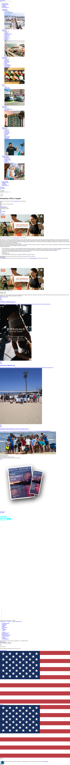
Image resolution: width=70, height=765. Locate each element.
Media (3, 628)
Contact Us (9, 621)
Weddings (4, 5)
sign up (1, 458)
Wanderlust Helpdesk (33, 258)
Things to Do (4, 29)
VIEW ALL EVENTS (4, 296)
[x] (36, 609)
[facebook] (3, 526)
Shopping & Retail (5, 156)
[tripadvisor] (3, 618)
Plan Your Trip (4, 127)
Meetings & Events (5, 7)
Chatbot (3, 630)
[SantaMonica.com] (5, 523)
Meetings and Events (5, 623)
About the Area (4, 9)
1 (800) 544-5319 (3, 621)
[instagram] (3, 610)
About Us (4, 632)
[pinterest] (3, 616)
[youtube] (3, 612)
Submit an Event (5, 3)
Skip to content (2, 0)
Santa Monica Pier (3, 206)
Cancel (2, 190)
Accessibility (4, 629)
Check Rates (6, 110)
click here (55, 250)
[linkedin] (3, 614)
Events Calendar (16, 201)
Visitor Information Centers (17, 621)
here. (20, 243)
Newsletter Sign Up (3, 650)
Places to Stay (4, 106)
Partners (3, 626)
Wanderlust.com (4, 258)
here (19, 245)
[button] (35, 732)
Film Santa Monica (5, 4)
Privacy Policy (2, 641)
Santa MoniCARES (5, 633)
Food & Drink (4, 57)
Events (3, 84)
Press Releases (4, 627)
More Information (45, 761)
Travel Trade (4, 6)
